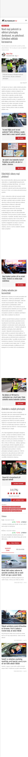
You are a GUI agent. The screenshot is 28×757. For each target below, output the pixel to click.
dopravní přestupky (6, 510)
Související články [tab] (8, 549)
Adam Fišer (9, 53)
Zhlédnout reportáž (18, 483)
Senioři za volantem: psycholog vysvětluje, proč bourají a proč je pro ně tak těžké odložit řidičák (14, 661)
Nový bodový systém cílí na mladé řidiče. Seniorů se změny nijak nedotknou (13, 278)
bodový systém (5, 506)
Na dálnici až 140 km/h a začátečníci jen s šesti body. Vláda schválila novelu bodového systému (14, 397)
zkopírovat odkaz (19, 500)
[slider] (14, 493)
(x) (14, 522)
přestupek (23, 508)
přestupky (17, 508)
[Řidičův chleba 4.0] (14, 120)
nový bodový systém (15, 506)
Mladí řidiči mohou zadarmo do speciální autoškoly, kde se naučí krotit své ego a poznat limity (12, 572)
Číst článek (20, 138)
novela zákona (5, 508)
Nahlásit (24, 522)
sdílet (6, 500)
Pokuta (11, 508)
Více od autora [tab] (20, 549)
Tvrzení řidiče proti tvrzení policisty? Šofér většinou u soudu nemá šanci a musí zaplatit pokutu (13, 131)
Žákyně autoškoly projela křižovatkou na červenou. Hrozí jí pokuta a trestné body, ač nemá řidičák (14, 628)
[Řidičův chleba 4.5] (14, 150)
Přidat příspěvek (15, 543)
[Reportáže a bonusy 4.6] (14, 467)
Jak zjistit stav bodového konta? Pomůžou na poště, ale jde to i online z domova (13, 162)
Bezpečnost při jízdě (16, 510)
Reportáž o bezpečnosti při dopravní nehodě (11, 478)
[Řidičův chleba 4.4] (14, 561)
